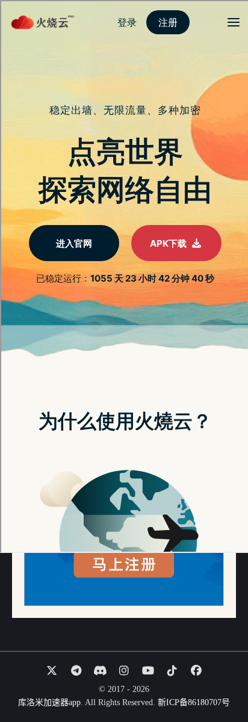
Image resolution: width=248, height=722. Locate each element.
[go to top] (215, 678)
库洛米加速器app (49, 702)
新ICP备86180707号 (194, 702)
